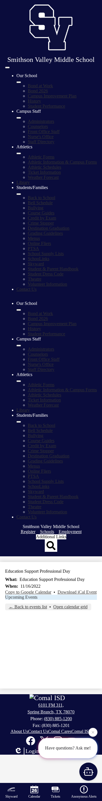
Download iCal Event (77, 592)
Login (32, 751)
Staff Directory (41, 141)
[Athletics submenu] (18, 153)
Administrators (41, 121)
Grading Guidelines (45, 233)
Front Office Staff (44, 131)
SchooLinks (38, 258)
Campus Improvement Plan (52, 96)
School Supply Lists (46, 253)
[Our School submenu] (18, 82)
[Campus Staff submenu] (18, 118)
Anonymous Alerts (84, 796)
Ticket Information (44, 172)
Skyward (36, 263)
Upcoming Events (21, 597)
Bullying (35, 207)
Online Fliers (39, 243)
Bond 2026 (38, 90)
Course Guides (41, 212)
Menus (34, 238)
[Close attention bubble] (92, 732)
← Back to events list (28, 606)
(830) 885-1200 (58, 718)
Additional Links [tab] (51, 536)
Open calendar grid (70, 606)
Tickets (55, 796)
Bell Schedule (40, 202)
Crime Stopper (41, 223)
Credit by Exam (42, 218)
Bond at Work (40, 85)
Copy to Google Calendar (28, 592)
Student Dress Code (45, 274)
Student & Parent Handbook (53, 268)
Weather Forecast (43, 177)
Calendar (34, 796)
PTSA (33, 248)
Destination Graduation (48, 228)
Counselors (38, 126)
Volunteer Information (47, 284)
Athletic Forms (41, 157)
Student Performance (46, 106)
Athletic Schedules (44, 167)
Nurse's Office (41, 136)
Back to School (41, 197)
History (34, 101)
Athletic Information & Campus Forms (62, 162)
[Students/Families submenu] (18, 194)
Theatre (34, 279)
